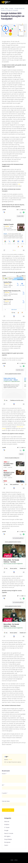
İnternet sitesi (6, 801)
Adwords (6, 821)
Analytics (6, 824)
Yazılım (6, 845)
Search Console (8, 833)
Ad (3, 785)
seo (19, 184)
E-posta (4, 793)
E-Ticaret (6, 827)
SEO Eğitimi (7, 836)
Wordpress (7, 842)
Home (2, 8)
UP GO (10, 759)
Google (6, 830)
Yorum (4, 773)
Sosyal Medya (8, 839)
